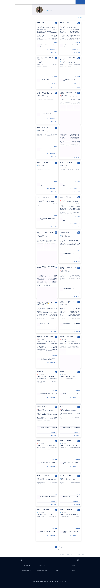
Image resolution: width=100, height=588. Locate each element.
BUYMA (73, 570)
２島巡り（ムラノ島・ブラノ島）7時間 (48, 427)
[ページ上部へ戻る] (78, 560)
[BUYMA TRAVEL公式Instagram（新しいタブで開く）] (21, 560)
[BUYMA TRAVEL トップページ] (46, 2)
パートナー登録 (57, 565)
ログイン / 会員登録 (80, 2)
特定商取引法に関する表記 (26, 570)
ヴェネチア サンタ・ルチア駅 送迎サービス (48, 184)
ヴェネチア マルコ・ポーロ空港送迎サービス (71, 45)
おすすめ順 (80, 17)
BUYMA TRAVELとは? (27, 565)
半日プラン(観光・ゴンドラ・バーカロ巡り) (48, 45)
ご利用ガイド (73, 565)
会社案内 (57, 570)
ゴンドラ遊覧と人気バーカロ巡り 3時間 (71, 323)
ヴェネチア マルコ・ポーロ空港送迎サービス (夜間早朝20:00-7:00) (48, 359)
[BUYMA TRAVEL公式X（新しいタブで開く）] (23, 560)
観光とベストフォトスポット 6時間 (47, 148)
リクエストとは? (42, 565)
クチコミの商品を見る (51, 49)
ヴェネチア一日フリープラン (46, 79)
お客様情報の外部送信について (42, 570)
